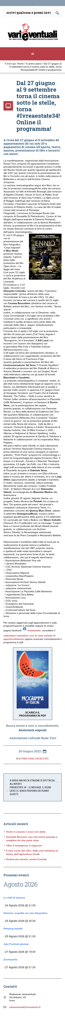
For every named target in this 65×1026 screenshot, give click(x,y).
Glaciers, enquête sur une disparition (25, 913)
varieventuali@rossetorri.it (25, 1007)
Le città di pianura (14, 897)
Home (20, 63)
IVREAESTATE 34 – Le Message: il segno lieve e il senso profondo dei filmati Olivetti (30, 791)
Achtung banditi (13, 928)
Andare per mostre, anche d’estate (26, 859)
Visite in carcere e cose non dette (26, 831)
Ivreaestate (34, 630)
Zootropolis (10, 959)
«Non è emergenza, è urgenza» (24, 845)
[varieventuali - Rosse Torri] (32, 33)
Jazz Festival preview (16, 944)
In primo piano (34, 63)
